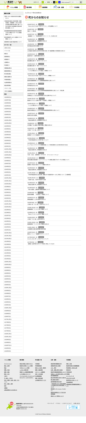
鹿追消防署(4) (8, 85)
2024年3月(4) (8, 169)
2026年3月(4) (8, 111)
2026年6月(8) (8, 103)
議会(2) (6, 53)
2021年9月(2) (8, 241)
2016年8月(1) (8, 342)
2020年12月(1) (8, 261)
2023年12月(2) (8, 178)
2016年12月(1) (8, 333)
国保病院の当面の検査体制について (13, 42)
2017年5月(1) (8, 328)
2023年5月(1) (8, 192)
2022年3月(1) (8, 227)
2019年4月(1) (8, 302)
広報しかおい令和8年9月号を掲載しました (13, 17)
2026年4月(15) (8, 108)
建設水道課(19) (8, 76)
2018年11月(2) (8, 308)
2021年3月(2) (8, 258)
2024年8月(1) (8, 160)
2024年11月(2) (8, 152)
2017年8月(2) (8, 322)
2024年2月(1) (8, 172)
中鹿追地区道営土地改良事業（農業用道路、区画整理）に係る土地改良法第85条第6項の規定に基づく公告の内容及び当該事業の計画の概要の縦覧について (13, 24)
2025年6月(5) (8, 132)
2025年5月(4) (8, 134)
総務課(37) (7, 59)
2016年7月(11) (8, 345)
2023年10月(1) (8, 184)
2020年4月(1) (8, 279)
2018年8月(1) (8, 313)
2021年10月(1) (8, 238)
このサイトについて (67, 403)
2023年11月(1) (8, 181)
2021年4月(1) (8, 256)
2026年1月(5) (8, 117)
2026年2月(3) (8, 114)
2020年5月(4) (8, 276)
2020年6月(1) (8, 273)
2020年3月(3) (8, 282)
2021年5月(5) (8, 253)
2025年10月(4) (8, 123)
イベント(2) (7, 50)
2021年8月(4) (8, 244)
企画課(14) (7, 62)
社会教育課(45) (8, 82)
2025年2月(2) (8, 143)
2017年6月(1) (8, 325)
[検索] (81, 2)
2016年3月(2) (8, 351)
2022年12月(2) (8, 201)
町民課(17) (7, 65)
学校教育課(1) (8, 79)
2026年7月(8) (8, 100)
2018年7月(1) (8, 316)
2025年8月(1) (8, 129)
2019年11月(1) (8, 287)
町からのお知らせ (37, 12)
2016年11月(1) (8, 336)
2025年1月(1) (8, 146)
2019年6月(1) (8, 299)
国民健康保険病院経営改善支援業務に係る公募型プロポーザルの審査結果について (13, 32)
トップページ (28, 12)
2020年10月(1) (8, 264)
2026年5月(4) (8, 106)
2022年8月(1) (8, 212)
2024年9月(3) (8, 157)
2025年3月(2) (8, 140)
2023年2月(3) (8, 198)
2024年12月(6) (8, 149)
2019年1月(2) (8, 305)
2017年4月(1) (8, 331)
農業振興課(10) (8, 71)
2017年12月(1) (8, 319)
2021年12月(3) (8, 233)
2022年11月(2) (8, 204)
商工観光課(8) (8, 74)
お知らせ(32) (8, 48)
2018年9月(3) (8, 310)
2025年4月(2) (8, 137)
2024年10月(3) (8, 155)
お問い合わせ (77, 403)
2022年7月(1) (8, 215)
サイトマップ (51, 403)
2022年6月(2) (8, 218)
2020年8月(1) (8, 270)
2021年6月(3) (8, 250)
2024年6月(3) (8, 166)
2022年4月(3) (8, 224)
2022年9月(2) (8, 209)
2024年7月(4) (8, 163)
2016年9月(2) (8, 339)
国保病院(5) (7, 56)
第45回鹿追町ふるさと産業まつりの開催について (13, 38)
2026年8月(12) (8, 97)
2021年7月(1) (8, 247)
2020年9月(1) (8, 267)
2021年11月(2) (8, 235)
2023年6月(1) (8, 189)
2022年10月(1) (8, 207)
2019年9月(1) (8, 290)
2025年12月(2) (8, 120)
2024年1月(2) (8, 175)
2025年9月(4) (8, 126)
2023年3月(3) (8, 195)
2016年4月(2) (8, 348)
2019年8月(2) (8, 293)
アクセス (58, 403)
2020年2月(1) (8, 284)
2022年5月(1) (8, 221)
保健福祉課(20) (8, 68)
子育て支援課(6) (8, 91)
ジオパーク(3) (8, 88)
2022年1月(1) (8, 230)
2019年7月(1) (8, 296)
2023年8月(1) (8, 186)
